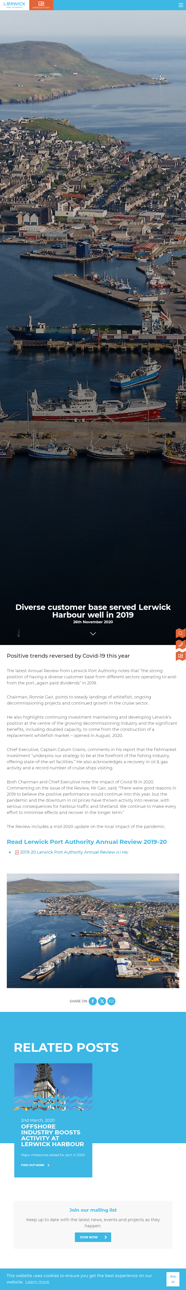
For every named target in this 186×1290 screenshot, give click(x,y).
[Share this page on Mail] (111, 1001)
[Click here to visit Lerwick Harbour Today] (181, 656)
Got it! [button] (173, 1279)
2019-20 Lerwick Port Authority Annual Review (74, 852)
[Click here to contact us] (181, 645)
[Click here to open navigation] (181, 5)
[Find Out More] (53, 1120)
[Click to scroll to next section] (93, 632)
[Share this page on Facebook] (93, 1001)
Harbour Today (41, 8)
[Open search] (181, 633)
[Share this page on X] (102, 1001)
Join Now (89, 1237)
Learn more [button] (37, 1281)
